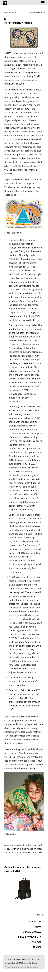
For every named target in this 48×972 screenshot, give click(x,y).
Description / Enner (18, 23)
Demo (37, 926)
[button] (13, 46)
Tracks (37, 947)
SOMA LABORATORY (10, 12)
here (13, 852)
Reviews (36, 942)
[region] (24, 37)
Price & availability (29, 936)
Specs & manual (32, 931)
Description (34, 921)
